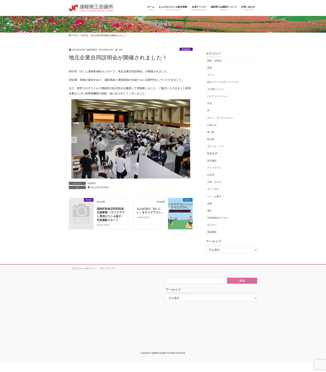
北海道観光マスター (218, 217)
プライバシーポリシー (83, 268)
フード (210, 74)
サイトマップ (107, 268)
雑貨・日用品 (214, 60)
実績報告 (186, 49)
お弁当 (210, 174)
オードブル (213, 189)
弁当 (209, 103)
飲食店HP (212, 153)
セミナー (212, 225)
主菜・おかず (214, 182)
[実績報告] (81, 205)
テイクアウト (214, 167)
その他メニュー (215, 89)
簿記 (209, 210)
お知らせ (212, 125)
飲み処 (210, 139)
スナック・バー (215, 146)
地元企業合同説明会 (100, 187)
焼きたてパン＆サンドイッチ (222, 82)
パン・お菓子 (214, 196)
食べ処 (210, 132)
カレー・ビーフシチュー (220, 117)
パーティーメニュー (218, 96)
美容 (209, 67)
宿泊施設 (212, 160)
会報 (209, 203)
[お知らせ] (180, 203)
